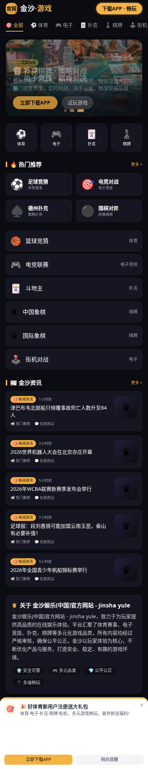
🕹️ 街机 (138, 25)
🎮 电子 (64, 25)
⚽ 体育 (39, 25)
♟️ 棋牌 (113, 25)
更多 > (136, 164)
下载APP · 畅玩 (119, 8)
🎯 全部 (14, 25)
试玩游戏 (78, 102)
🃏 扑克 (89, 25)
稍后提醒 (109, 759)
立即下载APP (35, 102)
